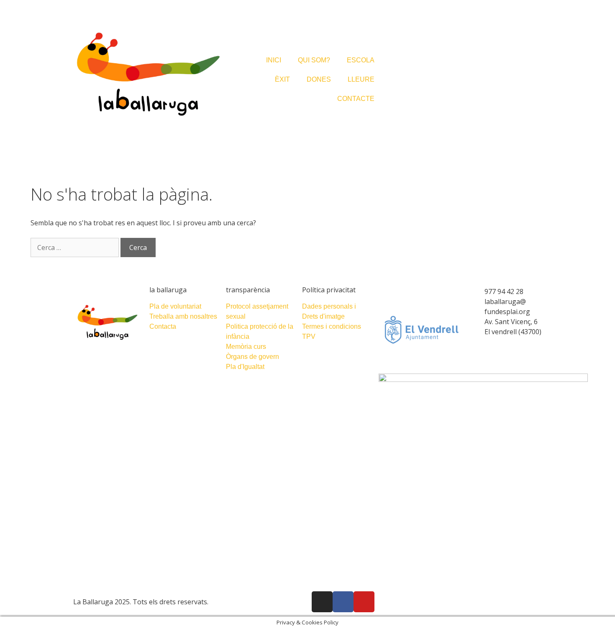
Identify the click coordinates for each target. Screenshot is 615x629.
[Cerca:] (75, 247)
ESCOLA (360, 60)
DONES (319, 79)
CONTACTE (355, 98)
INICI (273, 60)
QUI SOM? (314, 60)
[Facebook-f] (343, 601)
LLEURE (361, 79)
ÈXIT (282, 79)
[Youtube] (364, 601)
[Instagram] (322, 601)
